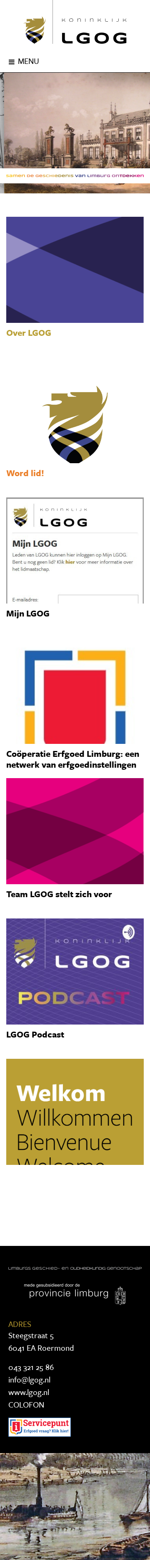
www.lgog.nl (28, 1392)
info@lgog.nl (29, 1379)
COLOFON (26, 1404)
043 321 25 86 (31, 1366)
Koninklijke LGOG (75, 22)
